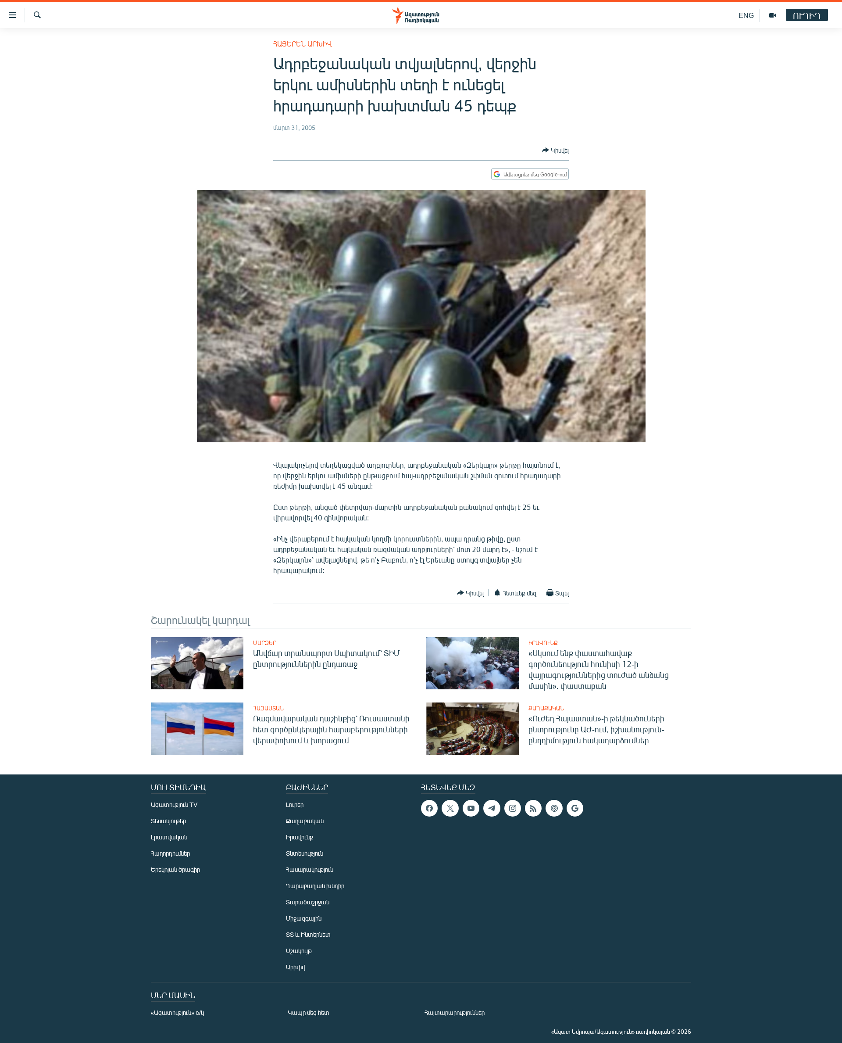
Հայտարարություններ (455, 1012)
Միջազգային (303, 918)
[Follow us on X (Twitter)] (450, 808)
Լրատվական (169, 837)
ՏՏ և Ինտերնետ (308, 934)
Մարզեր (264, 642)
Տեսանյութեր (168, 820)
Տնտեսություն (304, 853)
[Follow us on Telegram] (491, 808)
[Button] (555, 150)
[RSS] (533, 808)
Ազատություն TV (174, 804)
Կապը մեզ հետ (308, 1012)
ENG (746, 15)
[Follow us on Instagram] (512, 808)
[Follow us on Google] (575, 808)
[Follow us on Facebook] (429, 808)
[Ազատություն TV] (773, 15)
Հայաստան (268, 708)
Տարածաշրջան (307, 902)
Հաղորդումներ (170, 853)
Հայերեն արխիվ (302, 43)
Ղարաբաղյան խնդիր (315, 885)
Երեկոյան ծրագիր (175, 869)
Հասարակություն (309, 869)
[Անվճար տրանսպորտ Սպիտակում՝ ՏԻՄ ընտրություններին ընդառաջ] (197, 663)
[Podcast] (554, 808)
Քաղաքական (546, 708)
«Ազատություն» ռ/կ (177, 1012)
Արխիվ (295, 967)
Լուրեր (294, 804)
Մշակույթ (299, 950)
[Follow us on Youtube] (471, 808)
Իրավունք (543, 642)
